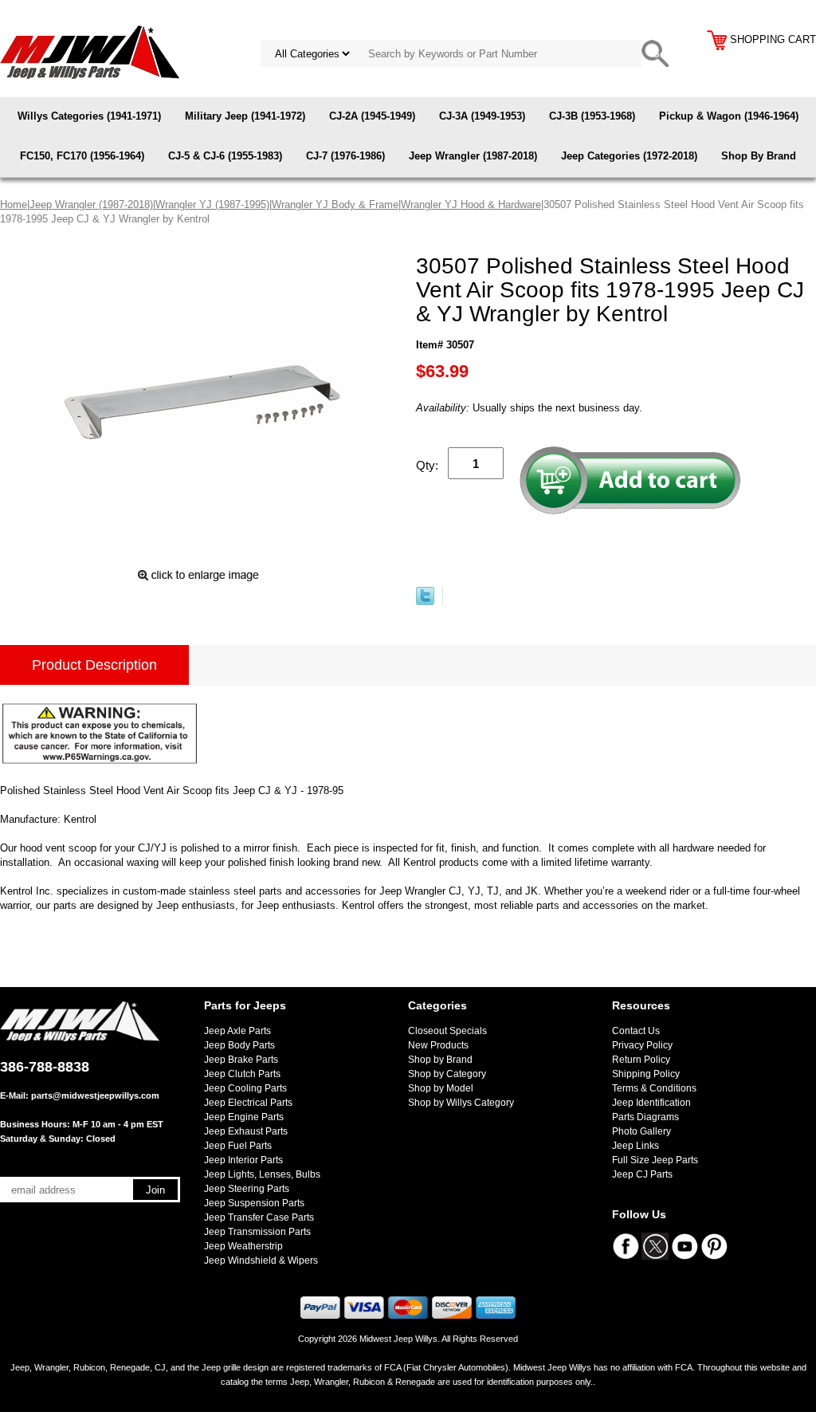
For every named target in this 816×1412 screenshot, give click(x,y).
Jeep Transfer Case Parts (259, 1217)
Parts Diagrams (645, 1117)
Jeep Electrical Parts (248, 1102)
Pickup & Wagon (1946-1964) (728, 116)
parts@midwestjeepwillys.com (95, 1095)
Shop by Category (447, 1074)
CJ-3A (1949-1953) (482, 116)
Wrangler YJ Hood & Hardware (471, 204)
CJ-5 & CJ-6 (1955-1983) (225, 156)
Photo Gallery (641, 1131)
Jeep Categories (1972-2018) (629, 156)
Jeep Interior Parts (243, 1160)
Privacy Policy (642, 1045)
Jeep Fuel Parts (238, 1145)
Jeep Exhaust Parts (246, 1131)
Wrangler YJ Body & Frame (335, 204)
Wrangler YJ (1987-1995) (212, 204)
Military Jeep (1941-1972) (245, 116)
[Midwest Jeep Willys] (89, 51)
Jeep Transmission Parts (257, 1231)
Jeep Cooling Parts (245, 1088)
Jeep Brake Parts (241, 1059)
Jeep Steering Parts (246, 1188)
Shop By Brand (758, 156)
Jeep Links (635, 1145)
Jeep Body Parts (239, 1045)
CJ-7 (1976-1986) (345, 156)
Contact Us (636, 1030)
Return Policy (641, 1059)
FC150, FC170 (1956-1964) (82, 156)
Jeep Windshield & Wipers (261, 1260)
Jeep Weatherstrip (243, 1246)
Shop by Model (440, 1088)
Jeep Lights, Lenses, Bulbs (262, 1174)
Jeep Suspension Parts (254, 1203)
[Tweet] (425, 602)
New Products (438, 1045)
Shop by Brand (440, 1059)
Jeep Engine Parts (244, 1117)
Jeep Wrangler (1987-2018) (473, 156)
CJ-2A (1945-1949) (372, 116)
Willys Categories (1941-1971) (89, 116)
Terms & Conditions (654, 1088)
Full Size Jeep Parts (655, 1160)
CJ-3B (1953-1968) (592, 116)
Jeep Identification (651, 1102)
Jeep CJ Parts (642, 1174)
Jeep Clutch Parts (242, 1074)
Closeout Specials (447, 1030)
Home (13, 204)
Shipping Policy (646, 1074)
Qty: (427, 465)
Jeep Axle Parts (237, 1030)
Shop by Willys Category (461, 1102)
